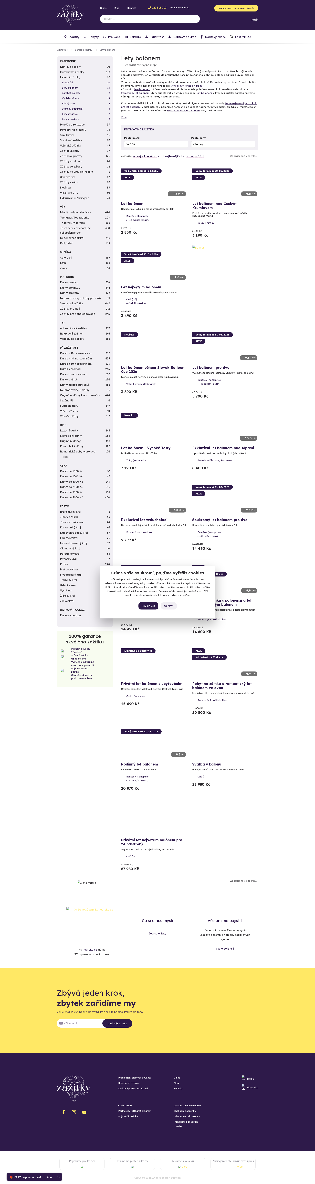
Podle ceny (198, 137)
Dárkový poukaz (184, 37)
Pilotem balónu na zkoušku (183, 110)
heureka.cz (90, 949)
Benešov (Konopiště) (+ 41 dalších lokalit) (209, 381)
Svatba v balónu (206, 764)
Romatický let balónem (135, 92)
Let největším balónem (141, 287)
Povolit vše (148, 605)
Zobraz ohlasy (157, 933)
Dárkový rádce (215, 37)
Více (123, 117)
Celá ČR (202, 776)
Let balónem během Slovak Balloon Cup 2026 (152, 369)
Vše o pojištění (225, 948)
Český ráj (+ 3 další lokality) (136, 301)
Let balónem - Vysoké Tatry (146, 448)
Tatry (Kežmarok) (136, 460)
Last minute (242, 37)
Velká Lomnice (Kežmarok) (141, 384)
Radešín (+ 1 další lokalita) (212, 619)
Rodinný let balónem (139, 764)
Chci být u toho (117, 1023)
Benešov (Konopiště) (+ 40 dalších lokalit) (137, 218)
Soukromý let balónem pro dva (220, 520)
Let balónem (204, 92)
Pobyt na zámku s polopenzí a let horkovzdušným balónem (222, 602)
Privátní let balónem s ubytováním (151, 683)
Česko (250, 1079)
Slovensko (252, 1087)
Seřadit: (126, 156)
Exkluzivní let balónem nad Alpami (223, 448)
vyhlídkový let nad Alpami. (187, 85)
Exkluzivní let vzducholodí (144, 520)
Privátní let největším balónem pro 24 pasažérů (151, 842)
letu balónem (142, 89)
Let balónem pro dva (211, 367)
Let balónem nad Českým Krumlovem (215, 205)
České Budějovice (136, 696)
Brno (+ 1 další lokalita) (139, 532)
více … (66, 456)
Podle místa (132, 137)
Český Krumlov (206, 222)
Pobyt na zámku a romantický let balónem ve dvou (222, 685)
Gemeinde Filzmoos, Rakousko (215, 460)
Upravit (168, 605)
